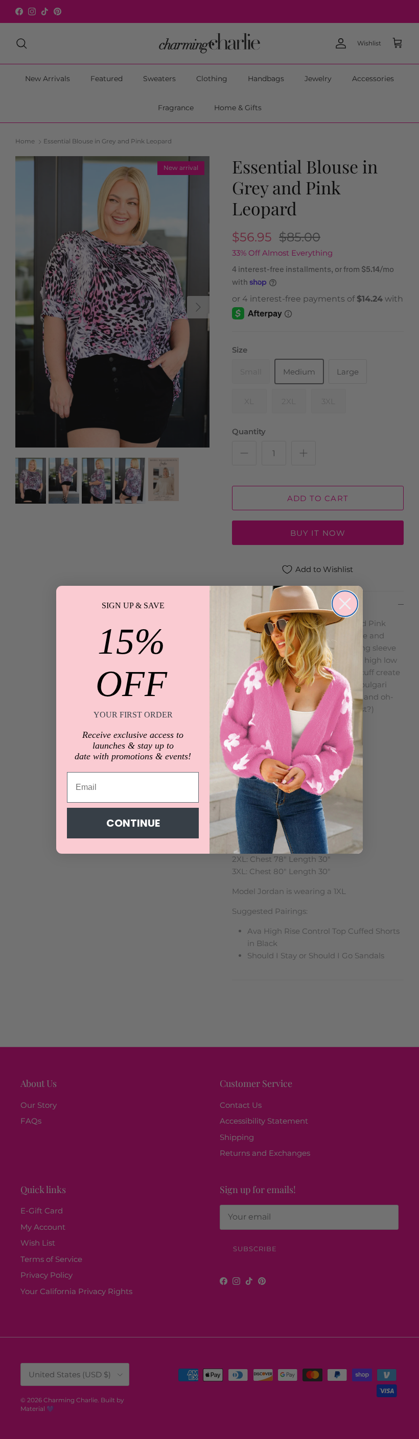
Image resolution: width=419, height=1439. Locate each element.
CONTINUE (133, 823)
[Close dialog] (345, 603)
